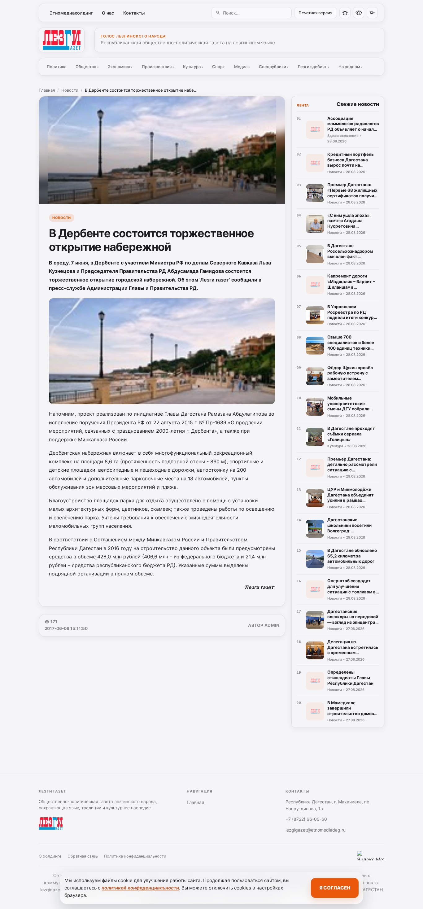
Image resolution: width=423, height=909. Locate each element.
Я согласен (334, 888)
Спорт (218, 66)
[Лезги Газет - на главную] (62, 40)
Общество (87, 66)
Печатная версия (315, 13)
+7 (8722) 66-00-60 (306, 819)
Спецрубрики (274, 66)
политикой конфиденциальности (140, 888)
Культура (193, 66)
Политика (56, 66)
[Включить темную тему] (345, 12)
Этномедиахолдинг (71, 12)
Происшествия (158, 66)
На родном (350, 66)
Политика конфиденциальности (135, 856)
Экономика (120, 66)
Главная (47, 90)
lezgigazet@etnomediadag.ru (316, 830)
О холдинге (50, 856)
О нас (108, 12)
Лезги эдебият (313, 66)
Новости (69, 90)
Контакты (134, 12)
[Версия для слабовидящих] (358, 12)
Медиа (242, 66)
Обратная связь (83, 856)
